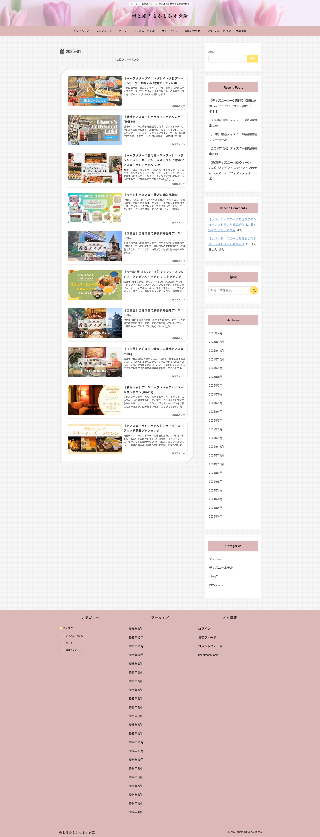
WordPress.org (208, 654)
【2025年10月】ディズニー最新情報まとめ (233, 151)
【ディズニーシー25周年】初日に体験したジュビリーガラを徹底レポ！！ (233, 106)
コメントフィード (210, 646)
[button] (254, 290)
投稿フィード (207, 637)
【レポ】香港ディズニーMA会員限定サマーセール (233, 137)
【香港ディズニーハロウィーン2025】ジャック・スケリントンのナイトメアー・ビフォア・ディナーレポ (233, 170)
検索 (211, 51)
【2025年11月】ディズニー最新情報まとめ (233, 122)
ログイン (204, 628)
